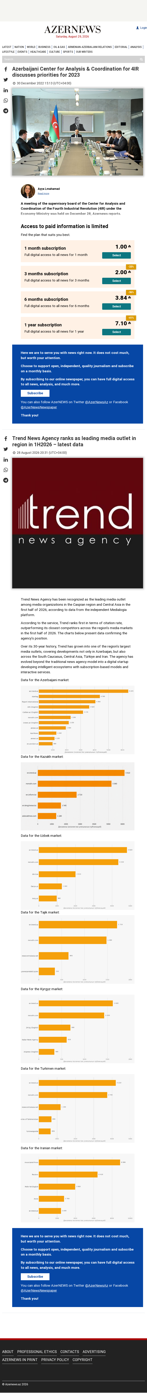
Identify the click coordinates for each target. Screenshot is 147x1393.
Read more (43, 193)
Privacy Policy (55, 1360)
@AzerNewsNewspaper (39, 407)
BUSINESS (44, 47)
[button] (5, 69)
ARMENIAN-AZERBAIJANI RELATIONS (90, 47)
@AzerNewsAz (96, 402)
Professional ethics (37, 1352)
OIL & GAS (59, 47)
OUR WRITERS (84, 51)
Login (143, 27)
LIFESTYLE (8, 51)
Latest (6, 47)
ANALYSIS (136, 47)
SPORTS (68, 51)
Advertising (94, 1352)
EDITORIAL (121, 47)
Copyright (83, 1360)
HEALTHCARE (38, 51)
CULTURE (54, 51)
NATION (19, 47)
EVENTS (22, 51)
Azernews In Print (20, 1360)
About (8, 1352)
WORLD (31, 47)
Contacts (69, 1352)
